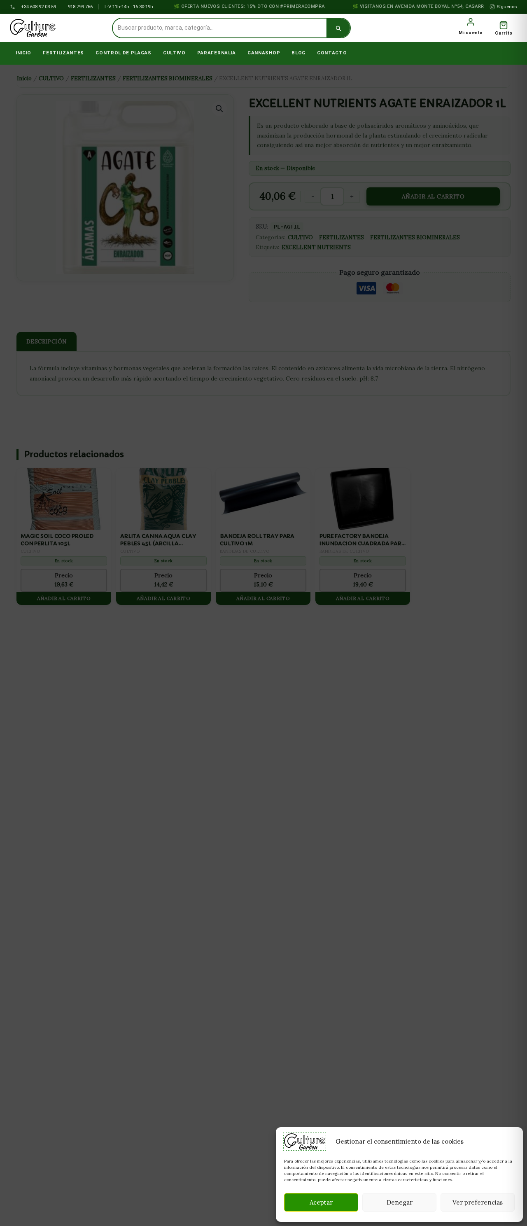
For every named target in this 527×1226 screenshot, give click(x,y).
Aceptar (321, 1202)
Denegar (400, 1202)
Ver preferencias (477, 1202)
